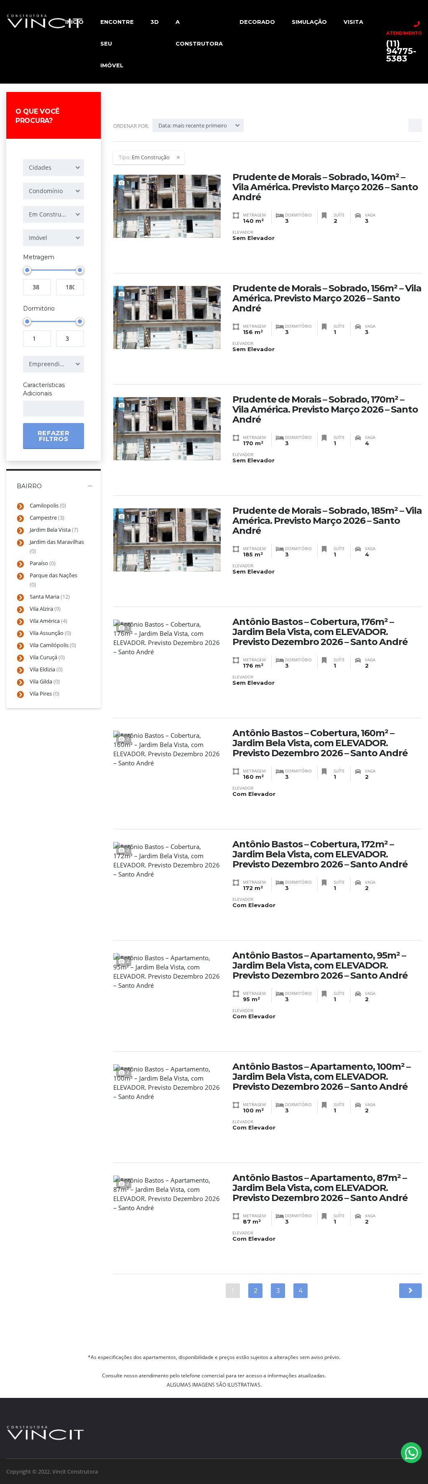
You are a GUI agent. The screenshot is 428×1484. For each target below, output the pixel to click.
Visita (353, 21)
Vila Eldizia (46, 669)
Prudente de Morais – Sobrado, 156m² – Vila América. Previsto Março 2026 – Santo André (326, 298)
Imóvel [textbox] (38, 238)
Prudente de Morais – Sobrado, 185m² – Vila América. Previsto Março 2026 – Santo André (327, 521)
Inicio (74, 21)
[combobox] (53, 167)
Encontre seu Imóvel (117, 43)
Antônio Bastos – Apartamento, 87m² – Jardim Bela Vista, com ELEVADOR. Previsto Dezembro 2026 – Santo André (320, 1188)
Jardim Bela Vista (54, 529)
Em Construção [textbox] (50, 214)
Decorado (257, 21)
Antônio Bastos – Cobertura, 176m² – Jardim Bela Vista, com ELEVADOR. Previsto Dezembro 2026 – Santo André (320, 632)
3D (154, 21)
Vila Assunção (50, 633)
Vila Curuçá (47, 657)
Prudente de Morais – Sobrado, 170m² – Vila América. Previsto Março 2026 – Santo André (325, 410)
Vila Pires (44, 693)
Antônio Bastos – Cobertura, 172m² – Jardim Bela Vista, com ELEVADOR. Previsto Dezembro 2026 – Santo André (320, 854)
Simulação (309, 21)
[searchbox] (33, 409)
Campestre (47, 517)
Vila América (48, 621)
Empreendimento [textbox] (53, 364)
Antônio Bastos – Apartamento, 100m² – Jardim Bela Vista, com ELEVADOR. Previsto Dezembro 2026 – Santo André (321, 1077)
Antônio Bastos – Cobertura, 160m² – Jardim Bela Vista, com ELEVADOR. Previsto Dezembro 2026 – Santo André (320, 743)
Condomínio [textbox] (46, 191)
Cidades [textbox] (40, 167)
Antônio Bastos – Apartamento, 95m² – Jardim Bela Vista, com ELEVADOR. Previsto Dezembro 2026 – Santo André (320, 966)
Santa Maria (50, 596)
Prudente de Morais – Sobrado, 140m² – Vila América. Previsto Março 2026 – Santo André (325, 187)
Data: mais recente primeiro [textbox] (192, 125)
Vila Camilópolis (53, 645)
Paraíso (43, 563)
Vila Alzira (45, 608)
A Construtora (199, 32)
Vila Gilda (45, 681)
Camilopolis (48, 505)
